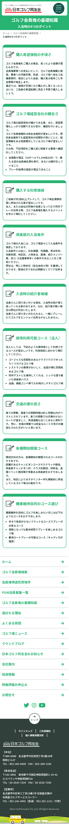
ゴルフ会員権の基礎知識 (25, 33)
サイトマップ (25, 731)
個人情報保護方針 (34, 735)
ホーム (6, 33)
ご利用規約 (45, 731)
